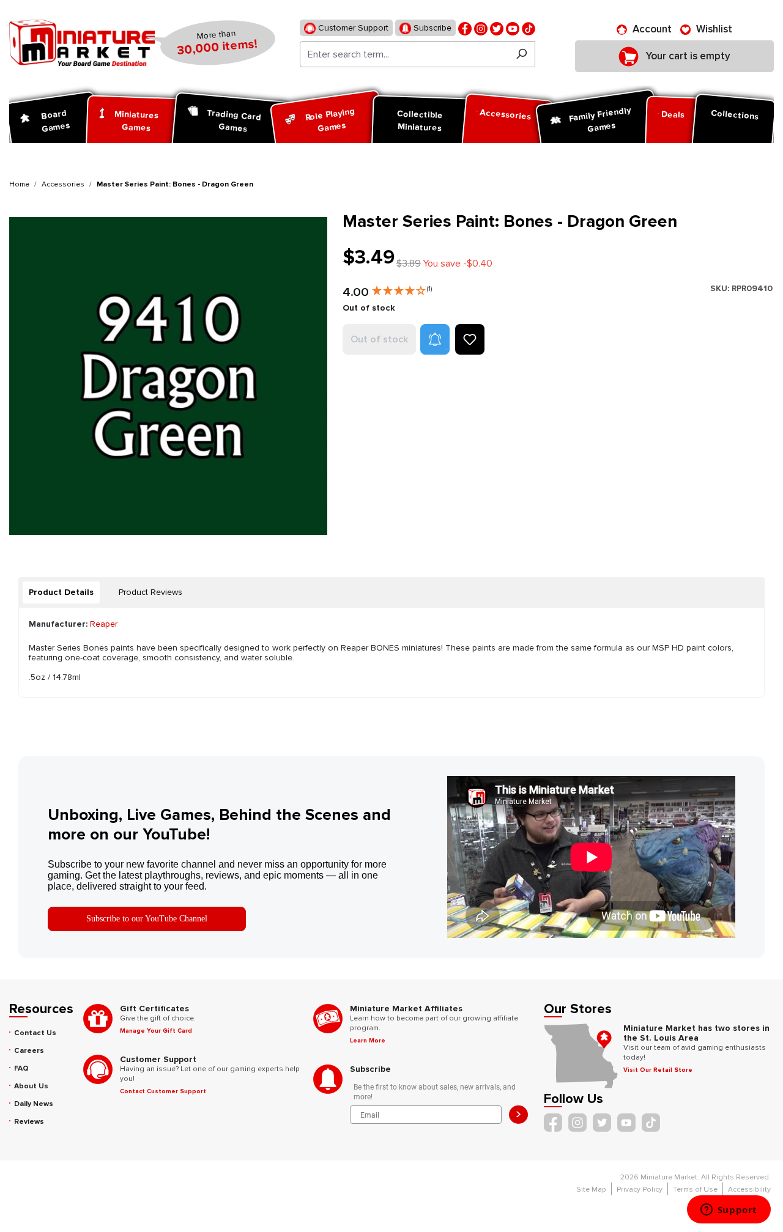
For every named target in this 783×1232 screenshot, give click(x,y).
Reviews (29, 1121)
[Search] (521, 54)
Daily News (33, 1103)
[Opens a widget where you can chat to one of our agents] (728, 1210)
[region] (168, 375)
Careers (29, 1050)
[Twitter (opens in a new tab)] (496, 28)
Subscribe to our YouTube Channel (146, 918)
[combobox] (404, 54)
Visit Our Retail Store (657, 1070)
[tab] (61, 592)
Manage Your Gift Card (156, 1031)
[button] (402, 288)
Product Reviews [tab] (150, 592)
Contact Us (35, 1033)
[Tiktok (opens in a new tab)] (528, 28)
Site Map (591, 1189)
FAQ (21, 1068)
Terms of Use (695, 1189)
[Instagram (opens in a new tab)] (481, 28)
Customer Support (352, 28)
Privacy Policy (639, 1189)
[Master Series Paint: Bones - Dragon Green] (168, 375)
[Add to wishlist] (469, 339)
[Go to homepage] (82, 43)
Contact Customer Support (163, 1091)
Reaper (103, 624)
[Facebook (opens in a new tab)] (465, 28)
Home (19, 184)
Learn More (367, 1040)
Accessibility (749, 1189)
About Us (31, 1086)
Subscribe (431, 28)
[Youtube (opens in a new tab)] (512, 28)
